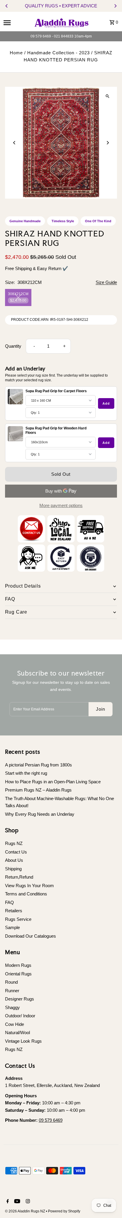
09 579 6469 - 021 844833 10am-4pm (61, 36)
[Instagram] (27, 1202)
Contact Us (16, 851)
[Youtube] (16, 1202)
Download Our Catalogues (30, 936)
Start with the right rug (26, 773)
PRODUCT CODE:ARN (30, 320)
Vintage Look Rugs (23, 1041)
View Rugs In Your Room (29, 885)
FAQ (9, 902)
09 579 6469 (50, 1120)
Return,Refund (19, 876)
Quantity (13, 346)
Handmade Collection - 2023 (58, 52)
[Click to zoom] (107, 96)
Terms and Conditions (26, 893)
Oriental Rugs (18, 973)
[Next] (115, 5)
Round (11, 982)
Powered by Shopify (64, 1211)
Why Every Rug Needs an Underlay (39, 814)
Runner (12, 990)
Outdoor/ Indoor (20, 1015)
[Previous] (6, 5)
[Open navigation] (16, 22)
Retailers (13, 910)
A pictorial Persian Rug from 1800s (38, 764)
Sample (12, 927)
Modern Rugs (18, 965)
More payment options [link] (61, 505)
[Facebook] (7, 1202)
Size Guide (106, 282)
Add (106, 403)
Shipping (13, 868)
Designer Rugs (19, 998)
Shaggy (12, 1007)
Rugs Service (18, 919)
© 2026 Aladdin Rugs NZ (25, 1211)
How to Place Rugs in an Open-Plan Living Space (53, 781)
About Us (14, 860)
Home (16, 52)
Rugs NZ (14, 843)
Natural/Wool (17, 1032)
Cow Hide (14, 1024)
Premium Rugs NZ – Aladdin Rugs (38, 789)
